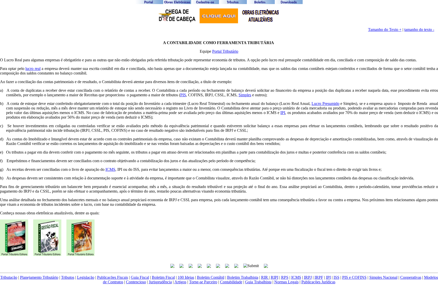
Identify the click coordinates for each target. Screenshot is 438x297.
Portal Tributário (225, 51)
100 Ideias (186, 277)
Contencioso (136, 282)
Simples (245, 95)
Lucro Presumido (325, 103)
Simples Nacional (383, 277)
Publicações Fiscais (112, 277)
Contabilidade (231, 282)
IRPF (319, 277)
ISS (336, 277)
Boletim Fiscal (163, 277)
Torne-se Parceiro (203, 282)
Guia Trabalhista (258, 282)
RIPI (274, 277)
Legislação (85, 277)
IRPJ (308, 277)
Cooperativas (410, 277)
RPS (284, 277)
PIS (183, 95)
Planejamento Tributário (39, 277)
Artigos (180, 282)
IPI (282, 112)
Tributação (8, 277)
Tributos (67, 277)
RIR (265, 277)
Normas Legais (286, 282)
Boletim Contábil (210, 277)
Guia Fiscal (140, 277)
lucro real (32, 68)
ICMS (110, 169)
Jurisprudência (160, 282)
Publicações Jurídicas (318, 282)
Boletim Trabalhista (242, 277)
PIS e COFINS (354, 277)
